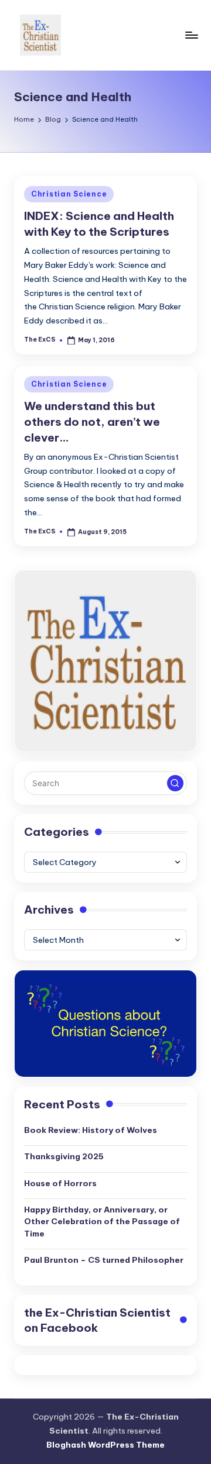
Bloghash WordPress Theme (105, 1444)
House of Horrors (60, 1183)
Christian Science (69, 194)
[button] (175, 783)
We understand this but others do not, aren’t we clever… (92, 422)
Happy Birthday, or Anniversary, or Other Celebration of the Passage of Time (102, 1221)
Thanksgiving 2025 (64, 1156)
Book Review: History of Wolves (90, 1130)
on (97, 1320)
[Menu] (191, 35)
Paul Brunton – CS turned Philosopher (103, 1260)
